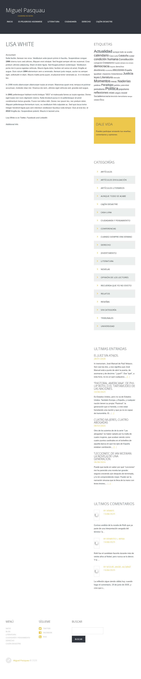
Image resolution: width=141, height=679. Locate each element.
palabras (97, 85)
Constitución (126, 59)
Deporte (112, 67)
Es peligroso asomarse (30, 21)
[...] (128, 377)
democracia (101, 66)
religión (118, 93)
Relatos (105, 293)
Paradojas (107, 84)
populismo (124, 89)
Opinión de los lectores (114, 277)
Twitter (23, 118)
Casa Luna (113, 56)
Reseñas (105, 301)
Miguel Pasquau (25, 10)
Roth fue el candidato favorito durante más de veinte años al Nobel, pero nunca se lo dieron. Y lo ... (114, 556)
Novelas (105, 269)
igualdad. (98, 74)
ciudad (131, 56)
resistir (124, 93)
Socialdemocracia (102, 96)
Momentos (102, 81)
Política (111, 88)
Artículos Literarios (112, 188)
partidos (117, 85)
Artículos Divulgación (114, 179)
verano (96, 100)
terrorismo (122, 96)
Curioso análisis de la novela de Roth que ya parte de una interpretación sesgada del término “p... (113, 528)
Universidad (107, 326)
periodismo (99, 89)
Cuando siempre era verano (124, 63)
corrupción (98, 63)
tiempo (130, 96)
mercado (116, 78)
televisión (114, 96)
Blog (8, 632)
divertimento (99, 70)
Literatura (53, 21)
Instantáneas (117, 74)
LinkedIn (43, 118)
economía (108, 70)
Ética (102, 100)
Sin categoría (108, 309)
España (128, 70)
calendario (101, 55)
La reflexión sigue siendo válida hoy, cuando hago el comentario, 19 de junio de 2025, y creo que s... (113, 584)
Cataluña (123, 55)
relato (111, 93)
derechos (120, 66)
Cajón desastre (104, 21)
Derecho (86, 21)
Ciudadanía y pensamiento (115, 220)
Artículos (106, 171)
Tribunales (107, 318)
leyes (97, 77)
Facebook (31, 118)
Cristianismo (108, 63)
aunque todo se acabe (122, 52)
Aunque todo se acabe (113, 196)
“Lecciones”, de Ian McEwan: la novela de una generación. (113, 456)
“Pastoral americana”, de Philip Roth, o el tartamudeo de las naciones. (114, 386)
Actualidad (103, 51)
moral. (114, 81)
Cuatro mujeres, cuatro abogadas (111, 421)
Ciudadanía (70, 21)
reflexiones (101, 92)
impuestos (106, 74)
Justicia (128, 73)
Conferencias (108, 228)
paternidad (125, 85)
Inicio (10, 21)
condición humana (106, 59)
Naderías (124, 81)
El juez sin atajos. (106, 355)
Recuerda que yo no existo (116, 285)
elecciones (118, 70)
